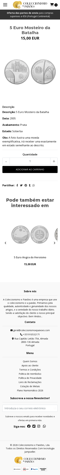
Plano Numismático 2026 (30, 390)
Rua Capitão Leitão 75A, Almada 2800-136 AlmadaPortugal (31, 342)
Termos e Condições (30, 369)
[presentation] (5, 243)
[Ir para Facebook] (29, 427)
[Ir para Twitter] (33, 427)
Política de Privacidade (30, 377)
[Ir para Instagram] (38, 427)
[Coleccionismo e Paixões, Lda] (30, 5)
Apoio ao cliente (30, 365)
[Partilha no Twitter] (21, 185)
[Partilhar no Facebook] (17, 185)
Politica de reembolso (30, 373)
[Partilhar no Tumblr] (30, 185)
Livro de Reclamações (30, 382)
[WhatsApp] (44, 427)
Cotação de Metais (30, 386)
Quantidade (30, 154)
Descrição (8, 107)
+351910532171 (31, 334)
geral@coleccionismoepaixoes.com (31, 330)
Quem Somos (30, 361)
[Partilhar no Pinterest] (25, 185)
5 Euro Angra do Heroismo (30, 257)
